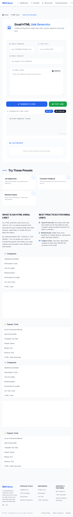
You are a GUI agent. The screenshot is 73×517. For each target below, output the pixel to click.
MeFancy (7, 3)
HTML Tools (15, 15)
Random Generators (26, 500)
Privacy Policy (45, 513)
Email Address (18, 44)
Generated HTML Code (19, 111)
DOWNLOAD (61, 111)
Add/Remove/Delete (11, 259)
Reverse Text (9, 353)
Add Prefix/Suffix (10, 334)
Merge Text (8, 348)
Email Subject (17, 56)
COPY (50, 111)
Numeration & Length (12, 277)
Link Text (44, 44)
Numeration (41, 493)
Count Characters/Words (13, 329)
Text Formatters (25, 493)
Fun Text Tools (9, 282)
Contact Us (61, 491)
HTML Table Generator (12, 357)
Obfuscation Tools (10, 263)
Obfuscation (48, 3)
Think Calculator (43, 500)
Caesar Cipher (9, 343)
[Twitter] (3, 505)
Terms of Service (58, 513)
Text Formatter (9, 268)
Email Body (19, 70)
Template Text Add (11, 339)
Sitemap (68, 513)
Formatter (36, 3)
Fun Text (41, 496)
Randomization (63, 3)
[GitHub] (7, 505)
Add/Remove (24, 3)
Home (6, 15)
